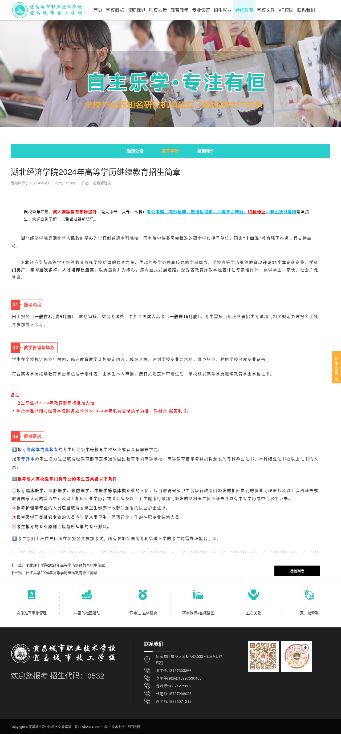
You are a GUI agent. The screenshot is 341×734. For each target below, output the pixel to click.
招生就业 (223, 9)
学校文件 (266, 9)
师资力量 (158, 9)
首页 (97, 9)
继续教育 (244, 9)
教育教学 (179, 9)
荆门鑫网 (134, 726)
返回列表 (297, 571)
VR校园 (286, 9)
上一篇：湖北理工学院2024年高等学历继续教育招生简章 (58, 565)
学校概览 (115, 9)
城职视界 (136, 9)
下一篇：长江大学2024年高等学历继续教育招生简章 (54, 572)
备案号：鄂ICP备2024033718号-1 (86, 726)
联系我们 (306, 9)
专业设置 (201, 9)
